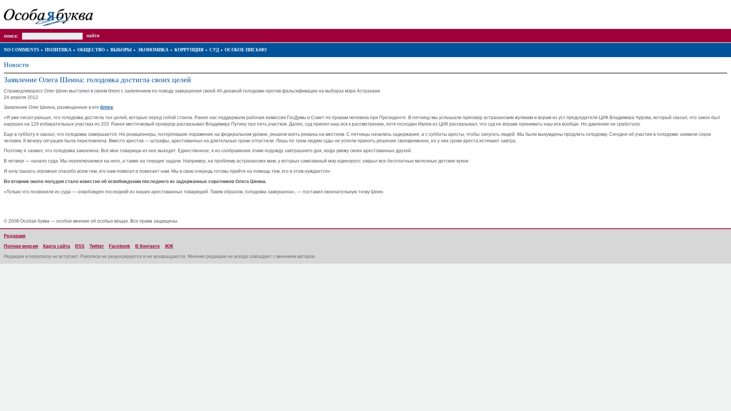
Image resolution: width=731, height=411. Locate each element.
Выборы (121, 50)
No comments (21, 50)
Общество (91, 50)
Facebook (119, 246)
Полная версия (21, 246)
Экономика (153, 50)
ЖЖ (169, 246)
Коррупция (189, 50)
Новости (16, 64)
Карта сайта (56, 246)
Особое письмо (246, 50)
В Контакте (147, 246)
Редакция (15, 236)
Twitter (96, 246)
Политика (58, 50)
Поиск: (11, 36)
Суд (214, 50)
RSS (80, 246)
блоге (106, 107)
